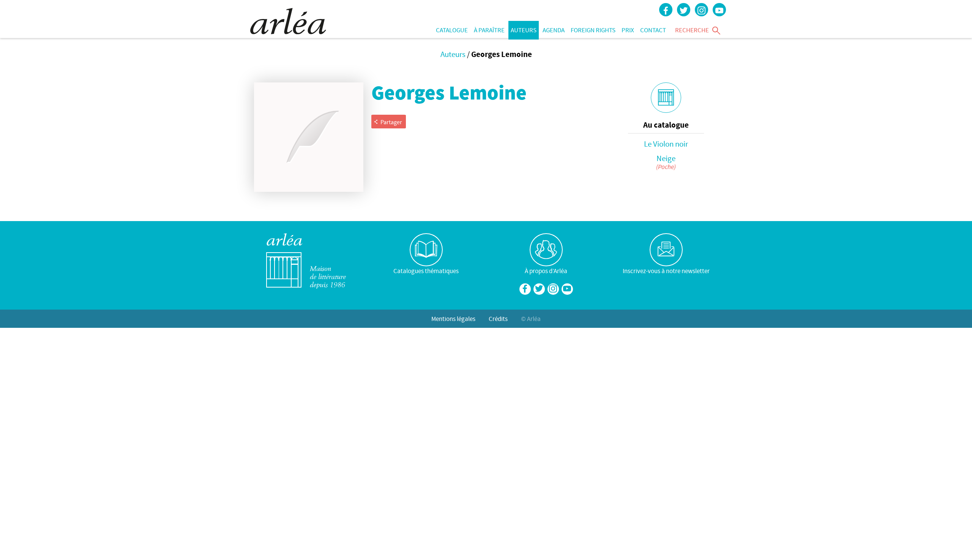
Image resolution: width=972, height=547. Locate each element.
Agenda (554, 30)
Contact (653, 30)
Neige (665, 158)
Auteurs (523, 30)
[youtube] (719, 9)
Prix (628, 30)
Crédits (498, 319)
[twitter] (683, 9)
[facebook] (665, 9)
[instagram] (701, 9)
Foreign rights (593, 30)
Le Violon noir (666, 144)
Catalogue (452, 30)
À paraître (489, 30)
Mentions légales (453, 319)
